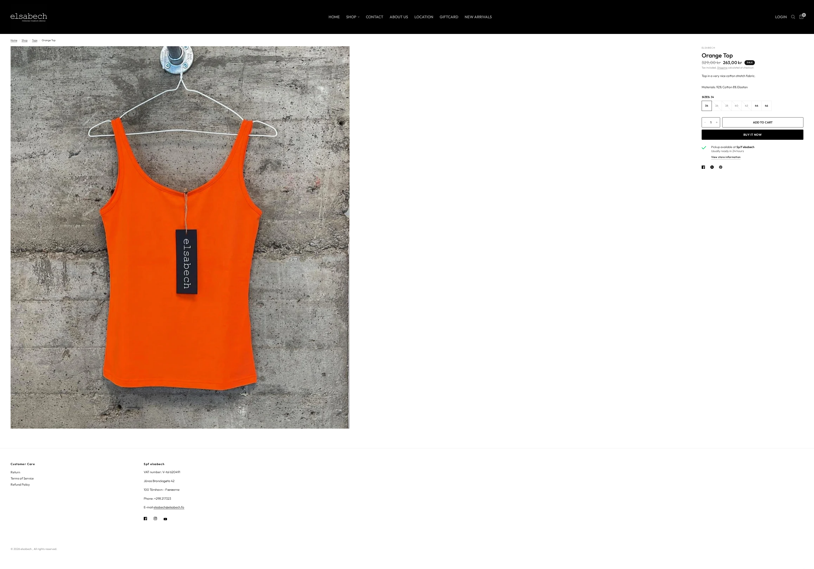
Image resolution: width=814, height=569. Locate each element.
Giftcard (449, 16)
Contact (374, 16)
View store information (725, 157)
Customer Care (23, 464)
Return (15, 472)
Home (334, 16)
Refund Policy (20, 484)
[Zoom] (341, 55)
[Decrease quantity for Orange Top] (705, 122)
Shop (351, 16)
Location (423, 16)
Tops (34, 40)
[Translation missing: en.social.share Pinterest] (721, 167)
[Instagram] (158, 518)
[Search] (793, 17)
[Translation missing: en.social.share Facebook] (704, 167)
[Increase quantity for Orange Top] (717, 122)
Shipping (722, 67)
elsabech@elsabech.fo (168, 507)
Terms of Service (22, 478)
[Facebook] (148, 518)
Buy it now (752, 135)
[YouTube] (168, 519)
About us (399, 16)
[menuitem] (334, 17)
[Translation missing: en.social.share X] (712, 167)
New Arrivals (478, 16)
